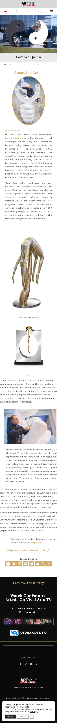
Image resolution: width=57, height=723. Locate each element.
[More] (49, 563)
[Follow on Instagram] (26, 664)
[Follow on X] (36, 664)
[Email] (37, 563)
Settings (22, 716)
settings (34, 711)
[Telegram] (31, 563)
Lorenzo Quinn (13, 138)
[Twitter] (14, 563)
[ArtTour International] (28, 3)
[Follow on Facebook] (20, 664)
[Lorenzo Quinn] (27, 272)
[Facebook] (8, 563)
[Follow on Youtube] (31, 664)
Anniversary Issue (31, 542)
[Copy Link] (43, 563)
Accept (10, 716)
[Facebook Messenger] (25, 563)
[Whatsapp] (19, 563)
